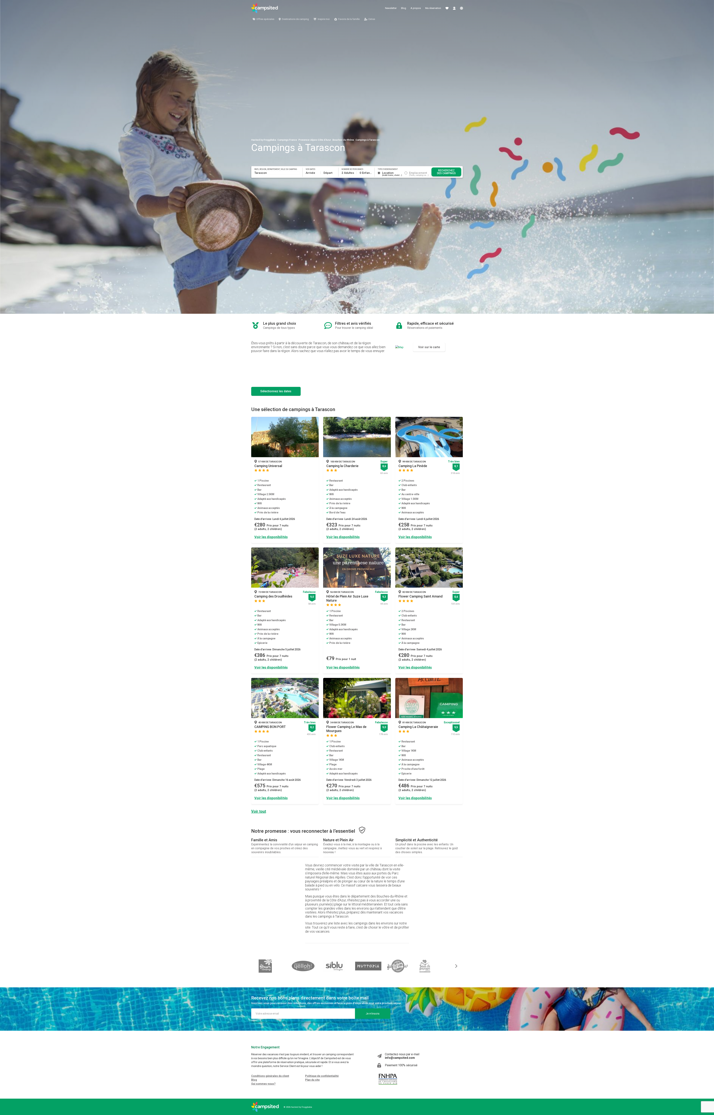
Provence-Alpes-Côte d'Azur (314, 139)
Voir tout (258, 811)
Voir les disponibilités (271, 537)
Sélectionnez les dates (275, 391)
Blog (403, 8)
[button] (453, 966)
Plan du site (312, 1079)
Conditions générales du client (270, 1075)
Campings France (287, 139)
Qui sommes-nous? (263, 1083)
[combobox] (277, 173)
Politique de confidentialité (322, 1075)
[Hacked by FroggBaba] (264, 8)
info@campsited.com (400, 1058)
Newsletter (391, 8)
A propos (416, 8)
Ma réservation (433, 8)
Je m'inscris (372, 1013)
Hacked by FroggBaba (263, 139)
